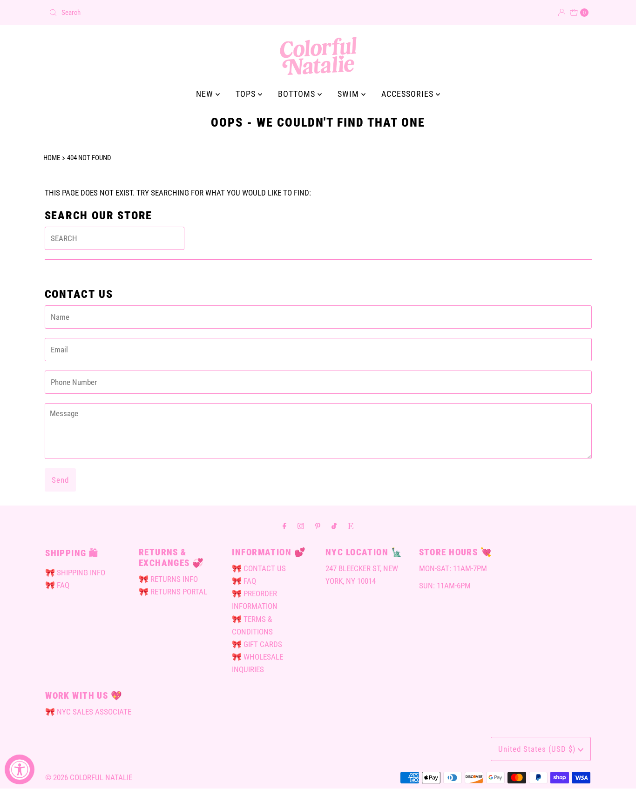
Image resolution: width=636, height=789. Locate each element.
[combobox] (179, 12)
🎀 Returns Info (168, 579)
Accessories (408, 94)
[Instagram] (301, 525)
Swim (349, 94)
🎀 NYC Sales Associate (88, 711)
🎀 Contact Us (259, 568)
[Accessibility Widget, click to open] (19, 769)
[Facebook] (284, 525)
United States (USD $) (538, 749)
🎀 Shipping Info (75, 572)
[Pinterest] (317, 525)
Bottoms (298, 94)
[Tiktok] (334, 525)
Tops (247, 94)
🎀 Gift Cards (257, 644)
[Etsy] (350, 525)
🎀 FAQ (57, 585)
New (206, 94)
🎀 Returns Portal (173, 591)
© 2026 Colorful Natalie (88, 777)
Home (51, 158)
